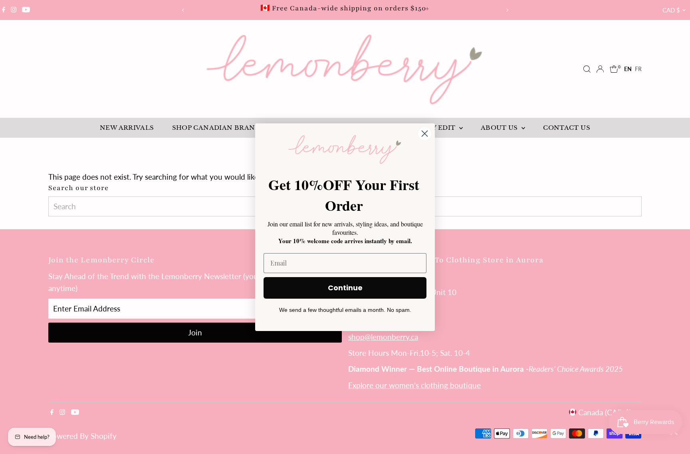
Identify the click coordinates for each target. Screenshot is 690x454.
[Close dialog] (425, 134)
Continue (345, 288)
